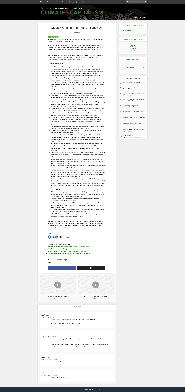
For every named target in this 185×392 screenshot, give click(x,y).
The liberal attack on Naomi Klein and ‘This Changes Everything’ (69, 253)
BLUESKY (133, 48)
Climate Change (61, 260)
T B (42, 334)
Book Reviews (84, 2)
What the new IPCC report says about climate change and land (68, 246)
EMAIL (133, 45)
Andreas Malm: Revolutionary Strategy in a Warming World (67, 251)
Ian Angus (125, 111)
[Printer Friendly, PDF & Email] (53, 37)
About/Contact (52, 2)
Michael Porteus (127, 135)
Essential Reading (68, 2)
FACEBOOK (133, 47)
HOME (40, 2)
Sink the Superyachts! (134, 82)
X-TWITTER (133, 50)
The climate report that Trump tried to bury (62, 249)
